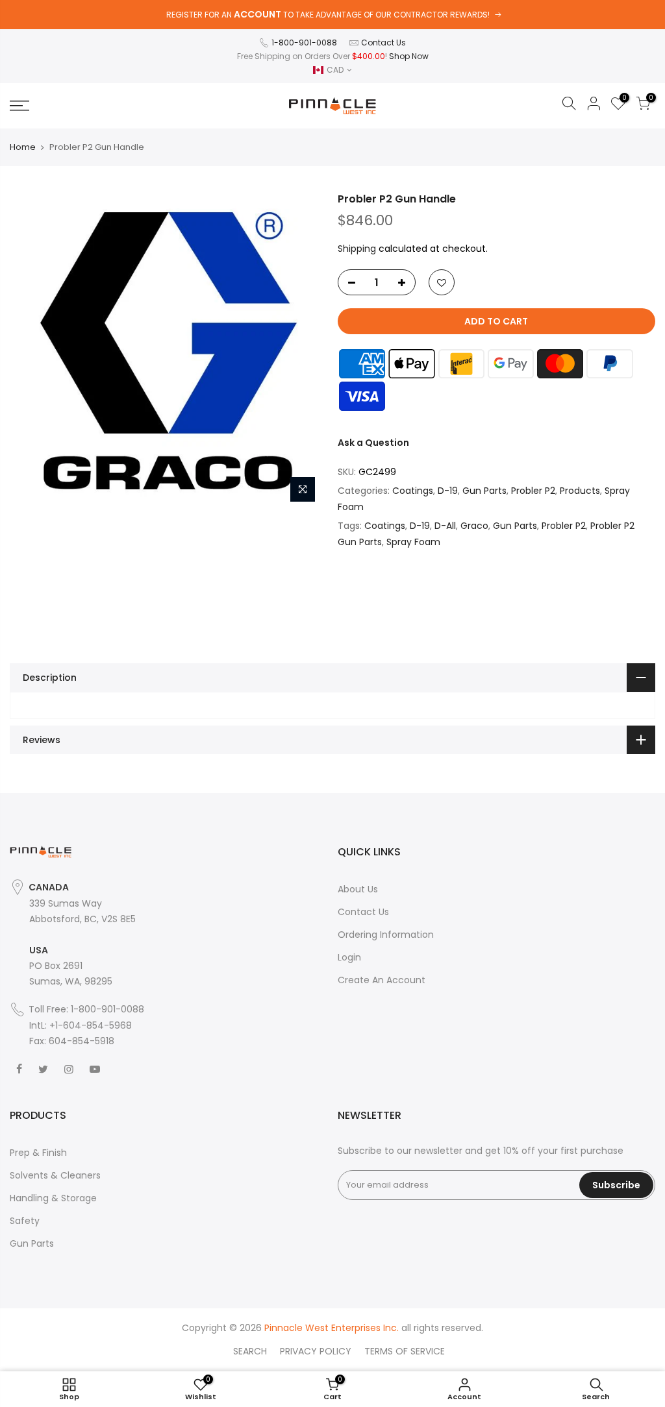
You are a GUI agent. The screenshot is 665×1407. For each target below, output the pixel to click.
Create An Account (381, 979)
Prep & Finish (38, 1152)
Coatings (412, 490)
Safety (25, 1220)
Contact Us (383, 42)
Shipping (357, 248)
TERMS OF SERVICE (404, 1351)
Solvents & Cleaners (55, 1175)
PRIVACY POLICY (315, 1351)
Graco (474, 525)
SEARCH (250, 1351)
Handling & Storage (53, 1198)
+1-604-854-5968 (90, 1025)
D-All (445, 525)
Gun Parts (484, 490)
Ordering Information (386, 934)
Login (349, 957)
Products (580, 490)
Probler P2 (533, 490)
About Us (358, 889)
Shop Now (409, 56)
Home (23, 147)
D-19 (448, 490)
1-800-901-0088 (304, 42)
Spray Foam (413, 541)
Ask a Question (373, 442)
